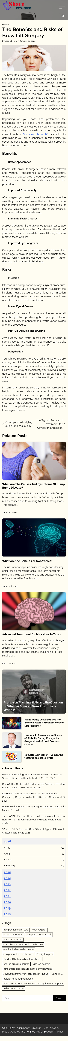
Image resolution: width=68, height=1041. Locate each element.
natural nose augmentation (18, 978)
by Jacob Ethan (9, 41)
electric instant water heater (18, 949)
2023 (7, 884)
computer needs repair (39, 934)
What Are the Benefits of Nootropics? (27, 561)
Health (5, 24)
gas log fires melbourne (16, 964)
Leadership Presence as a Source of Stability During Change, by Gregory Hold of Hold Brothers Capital (43, 740)
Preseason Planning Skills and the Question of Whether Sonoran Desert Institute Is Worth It (33, 706)
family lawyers (45, 954)
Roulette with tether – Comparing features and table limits (43, 756)
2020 (7, 902)
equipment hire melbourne (18, 954)
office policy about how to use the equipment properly (33, 983)
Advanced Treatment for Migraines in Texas (31, 634)
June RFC (57, 973)
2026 (7, 841)
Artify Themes (55, 1031)
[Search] (63, 16)
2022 (7, 890)
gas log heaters (41, 964)
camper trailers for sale (15, 929)
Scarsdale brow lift (35, 134)
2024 (7, 878)
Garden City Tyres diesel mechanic (22, 959)
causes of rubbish (13, 934)
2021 (7, 896)
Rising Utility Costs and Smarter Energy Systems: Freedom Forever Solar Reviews (44, 722)
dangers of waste (12, 939)
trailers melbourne (13, 988)
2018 (7, 914)
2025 (7, 872)
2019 (7, 908)
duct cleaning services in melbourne (23, 944)
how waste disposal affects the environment (27, 968)
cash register (39, 929)
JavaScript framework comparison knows (25, 973)
